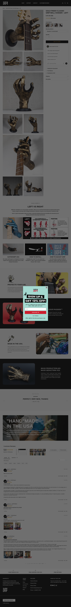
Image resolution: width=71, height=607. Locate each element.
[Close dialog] (47, 288)
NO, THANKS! (35, 315)
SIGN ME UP (35, 312)
